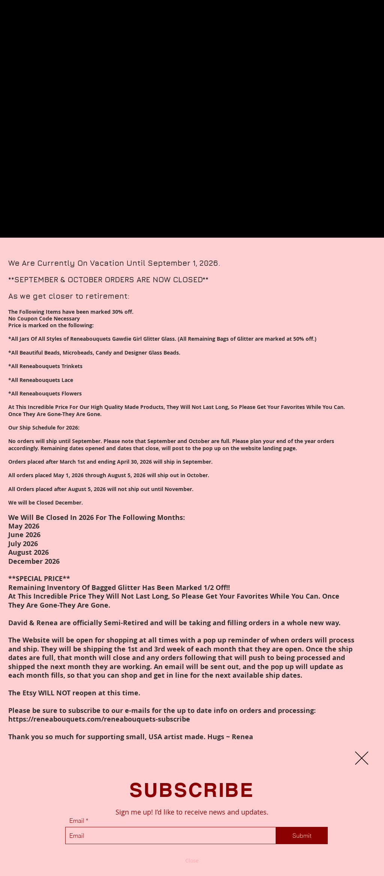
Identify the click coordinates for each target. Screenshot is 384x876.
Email (76, 821)
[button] (361, 758)
